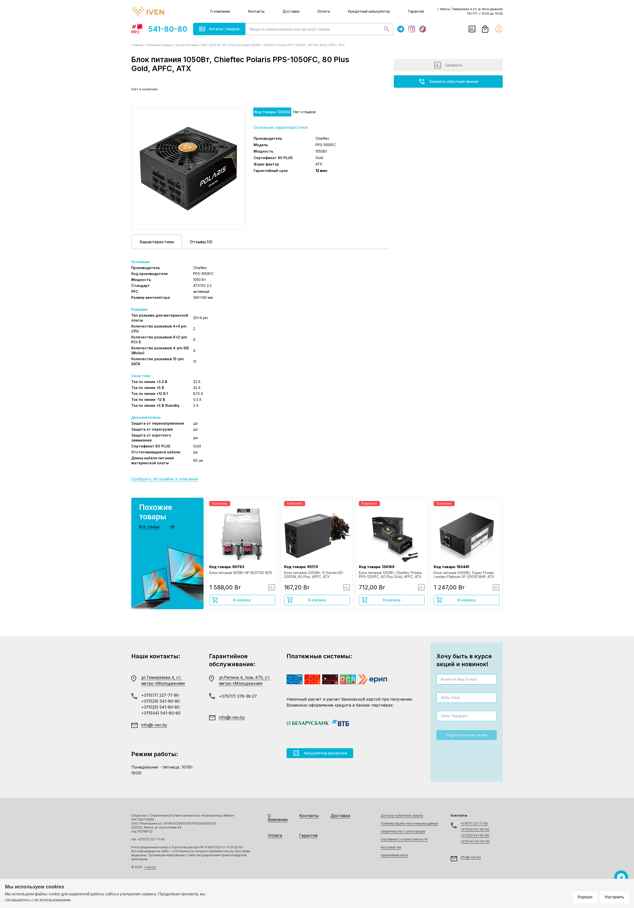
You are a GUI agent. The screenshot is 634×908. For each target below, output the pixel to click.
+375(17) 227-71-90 (160, 695)
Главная (137, 45)
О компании (220, 11)
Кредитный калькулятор (369, 11)
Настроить (614, 897)
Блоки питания (187, 45)
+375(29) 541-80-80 (160, 701)
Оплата (323, 11)
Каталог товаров (224, 29)
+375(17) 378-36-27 (238, 696)
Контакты (256, 11)
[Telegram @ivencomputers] (621, 877)
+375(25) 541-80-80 (160, 707)
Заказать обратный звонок (453, 81)
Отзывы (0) (201, 241)
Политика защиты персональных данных (409, 823)
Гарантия (416, 11)
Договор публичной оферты (402, 815)
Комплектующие (160, 45)
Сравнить (453, 65)
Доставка (291, 11)
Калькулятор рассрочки (325, 753)
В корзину (242, 600)
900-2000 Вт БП (213, 45)
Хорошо (585, 897)
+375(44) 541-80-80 (161, 713)
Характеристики (156, 241)
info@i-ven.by (154, 724)
